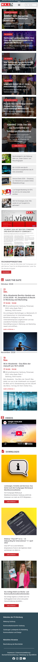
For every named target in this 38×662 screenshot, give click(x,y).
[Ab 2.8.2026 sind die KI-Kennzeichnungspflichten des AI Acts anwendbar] (6, 169)
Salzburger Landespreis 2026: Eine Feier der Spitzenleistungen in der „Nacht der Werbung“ (19, 40)
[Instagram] (17, 658)
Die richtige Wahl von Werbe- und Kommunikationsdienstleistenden (16, 593)
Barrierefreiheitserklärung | (10, 655)
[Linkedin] (20, 658)
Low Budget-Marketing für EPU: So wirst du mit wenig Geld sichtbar (22, 192)
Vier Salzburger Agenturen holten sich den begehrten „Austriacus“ (18, 63)
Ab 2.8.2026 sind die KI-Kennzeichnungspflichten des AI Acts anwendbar (22, 170)
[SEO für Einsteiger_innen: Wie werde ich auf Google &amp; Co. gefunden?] (6, 203)
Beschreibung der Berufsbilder (13, 644)
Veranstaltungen (11, 12)
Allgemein (8, 34)
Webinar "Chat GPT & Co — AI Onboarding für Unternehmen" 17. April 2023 (18, 541)
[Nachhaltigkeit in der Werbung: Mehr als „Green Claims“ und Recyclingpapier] (6, 158)
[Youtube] (24, 658)
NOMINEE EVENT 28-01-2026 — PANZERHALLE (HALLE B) (17, 85)
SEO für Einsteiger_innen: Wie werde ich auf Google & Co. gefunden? (22, 203)
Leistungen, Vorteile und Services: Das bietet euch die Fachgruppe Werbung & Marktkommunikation (18, 488)
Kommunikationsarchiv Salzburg (14, 626)
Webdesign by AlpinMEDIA (28, 655)
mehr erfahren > (19, 146)
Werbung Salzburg (9, 621)
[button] (19, 4)
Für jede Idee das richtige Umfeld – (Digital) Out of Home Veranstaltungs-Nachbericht (19, 106)
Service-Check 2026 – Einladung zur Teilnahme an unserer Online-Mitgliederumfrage (23, 181)
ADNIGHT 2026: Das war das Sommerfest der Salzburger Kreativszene (16, 18)
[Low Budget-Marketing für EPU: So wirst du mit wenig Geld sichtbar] (6, 191)
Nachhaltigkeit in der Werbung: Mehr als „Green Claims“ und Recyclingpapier (22, 158)
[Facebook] (13, 658)
